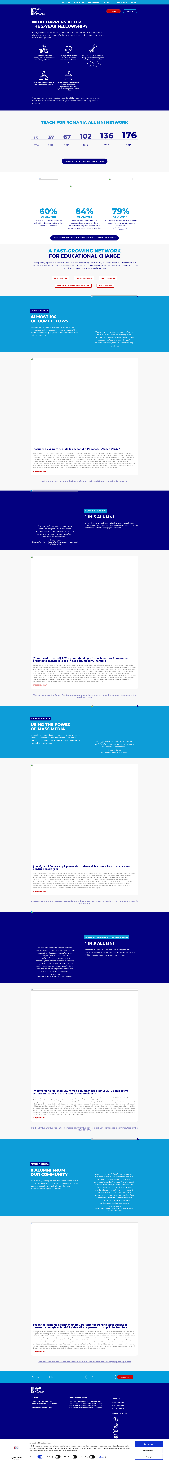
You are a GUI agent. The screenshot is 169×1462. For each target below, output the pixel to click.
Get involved (93, 2)
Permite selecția (148, 1450)
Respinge (149, 1457)
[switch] (58, 1456)
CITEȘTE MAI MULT (40, 471)
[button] (39, 311)
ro (132, 2)
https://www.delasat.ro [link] (119, 752)
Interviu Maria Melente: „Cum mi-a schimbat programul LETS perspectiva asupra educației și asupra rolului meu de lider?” (80, 1092)
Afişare (101, 1457)
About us (66, 2)
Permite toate (148, 1444)
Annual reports (118, 1408)
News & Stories (121, 2)
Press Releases (118, 1405)
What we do (79, 2)
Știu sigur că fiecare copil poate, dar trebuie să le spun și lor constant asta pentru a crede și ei (81, 868)
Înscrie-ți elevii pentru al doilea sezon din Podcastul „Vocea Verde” (76, 449)
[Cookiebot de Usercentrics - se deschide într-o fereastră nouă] (16, 1458)
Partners (107, 2)
